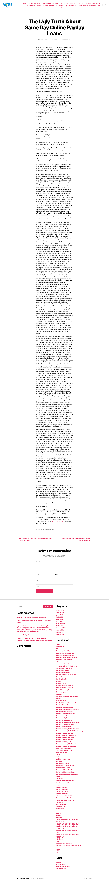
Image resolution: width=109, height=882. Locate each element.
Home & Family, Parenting (64, 726)
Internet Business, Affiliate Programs (68, 729)
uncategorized (61, 804)
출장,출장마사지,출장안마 (64, 843)
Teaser (98, 7)
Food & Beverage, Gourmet (64, 690)
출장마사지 (59, 847)
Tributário (59, 802)
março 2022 (60, 625)
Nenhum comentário (66, 39)
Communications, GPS (63, 664)
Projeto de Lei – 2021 (77, 7)
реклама (59, 817)
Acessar (59, 862)
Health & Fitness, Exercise (64, 707)
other (58, 755)
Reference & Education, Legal (65, 772)
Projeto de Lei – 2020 (65, 7)
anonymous (60, 646)
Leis (61, 3)
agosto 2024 (60, 610)
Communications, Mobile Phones (66, 666)
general (58, 698)
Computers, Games (62, 670)
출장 (57, 841)
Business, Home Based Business (66, 657)
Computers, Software (63, 672)
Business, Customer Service (65, 655)
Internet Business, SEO (63, 742)
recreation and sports (63, 767)
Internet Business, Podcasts (65, 737)
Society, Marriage (61, 789)
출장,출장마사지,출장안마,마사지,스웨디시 (68, 845)
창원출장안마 (60, 839)
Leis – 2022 (88, 3)
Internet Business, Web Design (66, 746)
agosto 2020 (60, 630)
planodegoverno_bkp (71, 5)
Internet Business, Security (64, 739)
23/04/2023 (54, 39)
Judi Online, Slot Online (63, 748)
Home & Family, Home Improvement (67, 722)
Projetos (59, 761)
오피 (57, 832)
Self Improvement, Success (65, 783)
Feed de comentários (63, 866)
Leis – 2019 (66, 3)
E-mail (57, 574)
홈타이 (58, 852)
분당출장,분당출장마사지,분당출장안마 (67, 824)
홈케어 (58, 850)
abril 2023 (59, 621)
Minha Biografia (96, 3)
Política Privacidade (83, 5)
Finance (54, 15)
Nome (38, 574)
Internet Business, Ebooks (64, 733)
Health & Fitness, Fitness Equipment (67, 709)
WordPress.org (61, 868)
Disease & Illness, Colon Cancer (66, 674)
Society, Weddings (62, 793)
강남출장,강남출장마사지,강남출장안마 (67, 819)
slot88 (58, 785)
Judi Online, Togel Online (64, 750)
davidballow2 (45, 39)
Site (37, 580)
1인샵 (58, 644)
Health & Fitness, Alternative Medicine (68, 703)
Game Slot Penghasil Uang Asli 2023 (67, 696)
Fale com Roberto (35, 3)
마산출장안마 (60, 822)
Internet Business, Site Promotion (66, 744)
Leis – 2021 (80, 3)
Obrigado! (45, 5)
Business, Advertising (63, 651)
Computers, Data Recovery (64, 668)
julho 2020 (59, 632)
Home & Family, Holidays (64, 720)
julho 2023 (59, 615)
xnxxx (58, 811)
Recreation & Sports (62, 763)
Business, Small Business (64, 659)
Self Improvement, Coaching (65, 780)
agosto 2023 (60, 613)
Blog (57, 649)
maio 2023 (59, 619)
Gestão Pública (61, 700)
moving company (61, 752)
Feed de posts (60, 864)
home (56, 3)
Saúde (58, 776)
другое (58, 813)
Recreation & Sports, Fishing (65, 765)
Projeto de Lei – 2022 (89, 7)
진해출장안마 (60, 837)
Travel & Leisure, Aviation (64, 796)
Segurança (59, 778)
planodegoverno (60, 5)
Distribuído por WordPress (37, 878)
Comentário (39, 561)
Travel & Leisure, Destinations (65, 798)
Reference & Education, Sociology (67, 774)
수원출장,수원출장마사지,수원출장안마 (67, 830)
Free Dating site (61, 692)
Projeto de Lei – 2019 (94, 5)
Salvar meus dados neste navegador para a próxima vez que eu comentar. (52, 586)
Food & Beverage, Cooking (64, 687)
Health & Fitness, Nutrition (64, 711)
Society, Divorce (61, 787)
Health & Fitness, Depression (65, 705)
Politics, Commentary (63, 759)
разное (58, 815)
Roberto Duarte (25, 878)
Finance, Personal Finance (64, 685)
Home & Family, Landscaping (65, 724)
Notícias (39, 5)
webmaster (60, 809)
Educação (59, 677)
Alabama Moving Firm (23, 635)
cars (57, 662)
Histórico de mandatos (48, 3)
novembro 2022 (61, 623)
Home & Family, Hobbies (64, 718)
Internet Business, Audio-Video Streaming (69, 731)
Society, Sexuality (62, 791)
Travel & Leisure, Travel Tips (65, 800)
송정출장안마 (60, 828)
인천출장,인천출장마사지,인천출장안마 (67, 834)
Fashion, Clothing (61, 679)
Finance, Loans (61, 683)
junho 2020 (60, 634)
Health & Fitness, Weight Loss (65, 713)
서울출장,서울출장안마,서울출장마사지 (67, 826)
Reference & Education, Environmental (68, 770)
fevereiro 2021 (61, 628)
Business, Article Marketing (65, 653)
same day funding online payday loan (46, 529)
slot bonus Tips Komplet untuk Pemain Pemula (31, 617)
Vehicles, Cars (61, 806)
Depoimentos (26, 3)
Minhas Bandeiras (30, 5)
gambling (59, 694)
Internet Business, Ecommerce (66, 735)
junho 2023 (60, 617)
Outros (58, 757)
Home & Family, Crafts (63, 716)
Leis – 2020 (73, 3)
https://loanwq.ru (57, 521)
